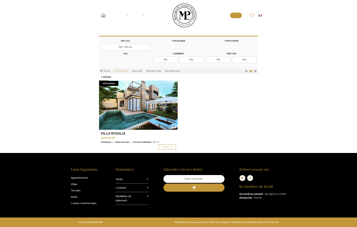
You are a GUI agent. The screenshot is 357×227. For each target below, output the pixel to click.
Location (121, 187)
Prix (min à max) (172, 71)
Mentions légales (220, 222)
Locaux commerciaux (84, 203)
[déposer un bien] (236, 15)
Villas (74, 184)
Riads (74, 196)
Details (166, 147)
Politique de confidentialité (247, 222)
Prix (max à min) (153, 71)
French (260, 15)
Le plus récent (121, 71)
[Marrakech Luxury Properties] (184, 15)
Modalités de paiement (123, 198)
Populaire (137, 71)
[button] (178, 47)
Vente (119, 179)
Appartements (79, 177)
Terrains (75, 190)
